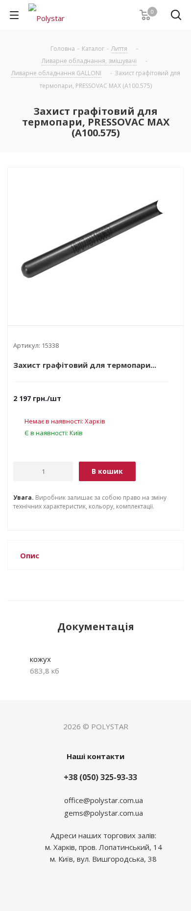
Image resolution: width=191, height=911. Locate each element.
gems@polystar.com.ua (103, 813)
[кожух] (95, 238)
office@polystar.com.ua (103, 800)
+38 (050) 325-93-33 (100, 777)
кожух (40, 659)
